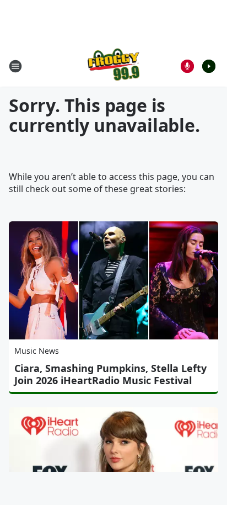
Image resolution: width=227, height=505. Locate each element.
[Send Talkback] (187, 66)
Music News (36, 350)
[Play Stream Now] (208, 66)
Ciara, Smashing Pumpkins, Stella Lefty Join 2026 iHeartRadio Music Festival (110, 374)
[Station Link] (114, 66)
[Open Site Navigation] (15, 66)
